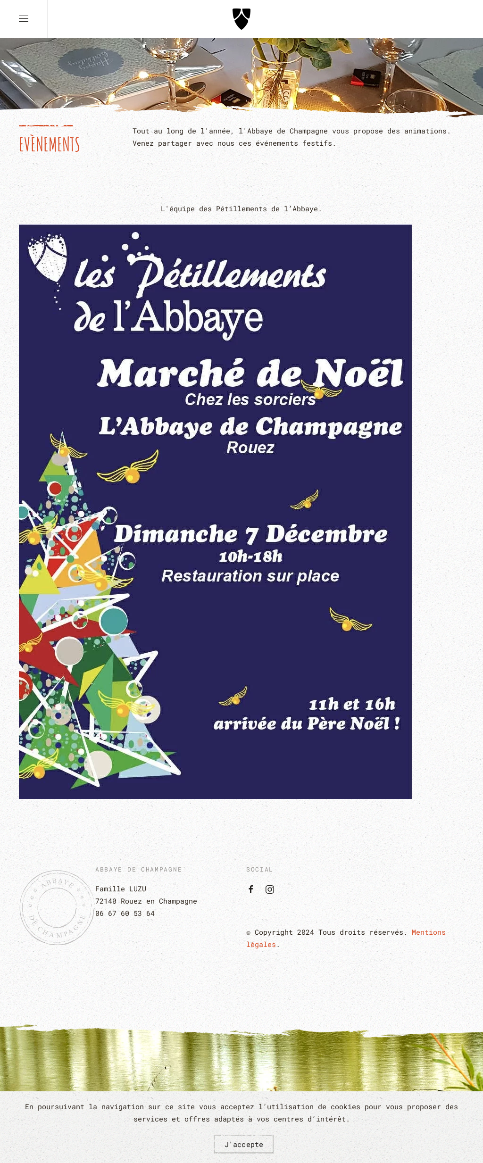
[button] (23, 19)
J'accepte (244, 1144)
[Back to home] (241, 19)
